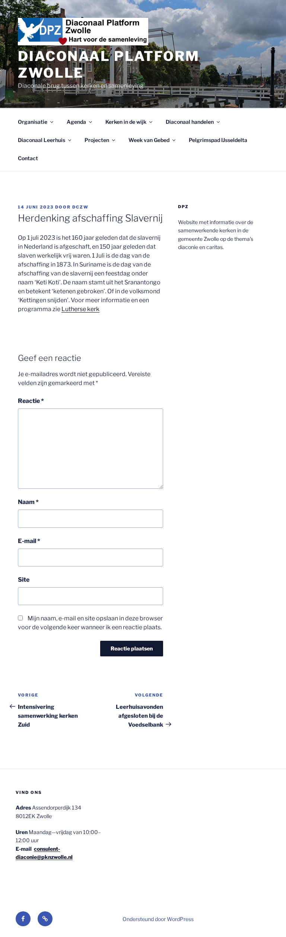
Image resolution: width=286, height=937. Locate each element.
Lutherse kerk (80, 309)
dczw (80, 207)
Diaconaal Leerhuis (41, 140)
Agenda (76, 122)
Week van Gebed (148, 140)
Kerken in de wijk (125, 122)
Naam (28, 501)
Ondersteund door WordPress (158, 919)
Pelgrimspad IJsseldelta (218, 140)
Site (23, 579)
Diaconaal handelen (190, 122)
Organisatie (32, 122)
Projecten (97, 140)
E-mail (29, 541)
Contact (28, 158)
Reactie (31, 400)
